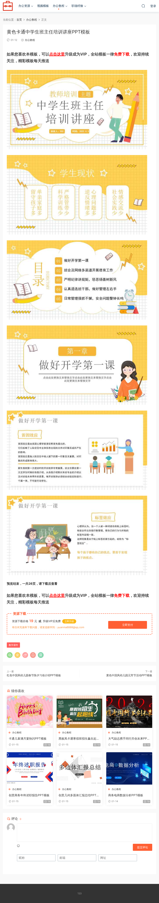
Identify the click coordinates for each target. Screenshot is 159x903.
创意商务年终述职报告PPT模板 (29, 795)
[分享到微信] (10, 655)
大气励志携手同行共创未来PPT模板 (128, 739)
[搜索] (143, 6)
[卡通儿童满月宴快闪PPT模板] (30, 712)
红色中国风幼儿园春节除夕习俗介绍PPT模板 (34, 675)
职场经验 (77, 6)
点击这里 (57, 54)
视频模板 (43, 6)
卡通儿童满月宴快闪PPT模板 (28, 738)
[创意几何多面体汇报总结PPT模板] (80, 768)
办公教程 (58, 6)
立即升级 (69, 621)
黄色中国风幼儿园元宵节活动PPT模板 (129, 675)
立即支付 (127, 624)
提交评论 (142, 847)
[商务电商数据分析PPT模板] (129, 768)
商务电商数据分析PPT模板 (125, 795)
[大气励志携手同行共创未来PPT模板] (129, 712)
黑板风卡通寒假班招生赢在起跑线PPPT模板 (79, 739)
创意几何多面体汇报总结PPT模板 (79, 795)
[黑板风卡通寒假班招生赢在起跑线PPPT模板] (80, 712)
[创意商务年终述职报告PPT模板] (30, 768)
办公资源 (24, 6)
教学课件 (13, 645)
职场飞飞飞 (8, 6)
